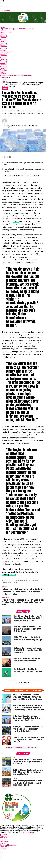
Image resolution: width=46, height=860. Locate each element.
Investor (3, 843)
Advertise (4, 836)
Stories (3, 74)
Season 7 (3, 45)
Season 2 (3, 36)
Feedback (4, 840)
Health (2, 72)
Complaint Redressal (8, 845)
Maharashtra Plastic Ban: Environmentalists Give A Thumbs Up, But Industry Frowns (20, 572)
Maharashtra (24, 185)
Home (2, 27)
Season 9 (3, 49)
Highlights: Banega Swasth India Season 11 (17, 29)
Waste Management (10, 582)
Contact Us (4, 847)
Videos (3, 31)
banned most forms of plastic (24, 188)
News (4, 81)
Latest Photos (5, 52)
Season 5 (3, 41)
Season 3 (3, 38)
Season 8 (3, 47)
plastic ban (33, 580)
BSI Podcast (5, 77)
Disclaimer (4, 841)
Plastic (16, 221)
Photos (3, 50)
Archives (3, 834)
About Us (3, 838)
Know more (30, 832)
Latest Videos (5, 32)
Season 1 (3, 34)
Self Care (3, 70)
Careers (3, 849)
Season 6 (3, 43)
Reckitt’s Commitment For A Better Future (16, 75)
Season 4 (3, 40)
